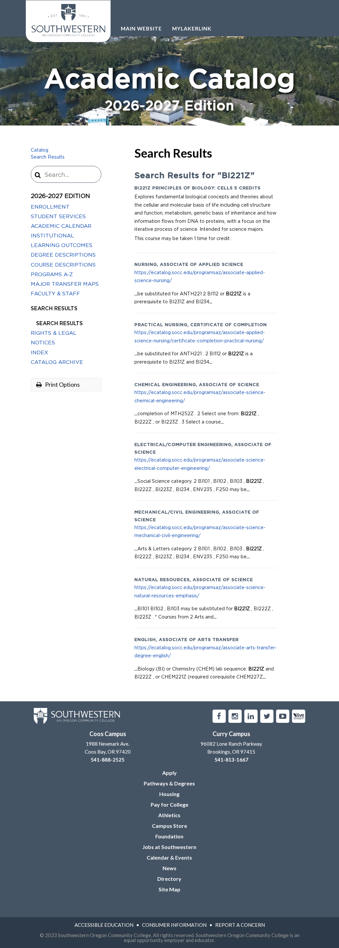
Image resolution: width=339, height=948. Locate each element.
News (169, 868)
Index (39, 352)
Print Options (62, 384)
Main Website (141, 28)
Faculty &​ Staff (55, 293)
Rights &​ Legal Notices (53, 337)
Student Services (58, 216)
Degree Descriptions (63, 255)
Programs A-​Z (52, 274)
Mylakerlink (192, 28)
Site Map (169, 889)
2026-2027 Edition (60, 196)
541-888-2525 (107, 760)
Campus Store (169, 826)
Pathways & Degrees (169, 783)
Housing (169, 794)
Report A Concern (240, 925)
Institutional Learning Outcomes (61, 240)
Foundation (169, 836)
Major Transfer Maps (65, 284)
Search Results (48, 157)
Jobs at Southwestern (169, 847)
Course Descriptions (63, 265)
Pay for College (169, 804)
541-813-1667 (231, 760)
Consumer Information (174, 925)
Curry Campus (231, 733)
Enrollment (50, 207)
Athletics (169, 815)
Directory (169, 878)
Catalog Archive (57, 362)
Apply (169, 773)
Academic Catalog (169, 90)
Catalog (39, 150)
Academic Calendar (61, 226)
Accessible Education (103, 925)
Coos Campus (107, 733)
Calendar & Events (169, 857)
